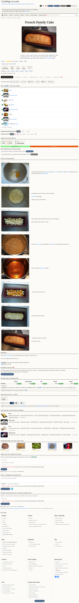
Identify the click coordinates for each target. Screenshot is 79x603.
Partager (51, 81)
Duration (26, 77)
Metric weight (23, 134)
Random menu (59, 520)
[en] (17, 134)
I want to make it (15, 81)
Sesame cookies (66, 434)
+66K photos (24, 4)
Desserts (14, 17)
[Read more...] (35, 134)
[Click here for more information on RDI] (40, 387)
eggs (10, 90)
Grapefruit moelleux (58, 422)
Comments (48, 77)
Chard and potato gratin (55, 415)
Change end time (34, 154)
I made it (24, 81)
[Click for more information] (26, 390)
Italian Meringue (34, 422)
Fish (4, 520)
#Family (26, 71)
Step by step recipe (7, 77)
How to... (58, 544)
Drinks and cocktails (7, 528)
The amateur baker (7, 568)
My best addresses (7, 554)
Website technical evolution (62, 568)
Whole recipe (4, 385)
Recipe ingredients (7, 550)
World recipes (32, 522)
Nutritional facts (34, 77)
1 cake (18, 131)
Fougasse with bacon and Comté (67, 428)
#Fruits (17, 71)
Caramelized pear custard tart (45, 422)
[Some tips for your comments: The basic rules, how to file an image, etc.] (12, 489)
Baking (30, 518)
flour (13, 100)
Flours (4, 566)
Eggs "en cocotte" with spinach (41, 415)
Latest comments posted (8, 584)
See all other (22, 417)
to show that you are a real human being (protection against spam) (23, 466)
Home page (3, 17)
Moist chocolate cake (34, 591)
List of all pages (6, 591)
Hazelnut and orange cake (55, 434)
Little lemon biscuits (25, 422)
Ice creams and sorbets (8, 562)
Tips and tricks (6, 532)
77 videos (32, 4)
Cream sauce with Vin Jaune (27, 415)
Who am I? (51, 5)
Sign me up (3, 469)
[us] (15, 134)
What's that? (32, 562)
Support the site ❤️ (42, 15)
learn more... (27, 11)
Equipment (31, 542)
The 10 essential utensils (34, 544)
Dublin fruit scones (33, 588)
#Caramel (21, 71)
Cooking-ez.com (10, 1)
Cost (42, 77)
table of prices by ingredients (42, 406)
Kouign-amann (55, 428)
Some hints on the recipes (9, 544)
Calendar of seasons (7, 552)
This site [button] (27, 15)
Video (44, 81)
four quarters (49, 58)
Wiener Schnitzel (47, 428)
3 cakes (27, 131)
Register (31, 568)
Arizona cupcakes (33, 594)
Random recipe (59, 518)
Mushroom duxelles (13, 417)
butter (13, 104)
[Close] (77, 9)
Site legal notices (59, 574)
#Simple (12, 71)
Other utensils (32, 546)
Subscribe (63, 5)
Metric (11, 134)
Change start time (29, 151)
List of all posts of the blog (9, 588)
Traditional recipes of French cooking (37, 524)
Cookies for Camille (25, 428)
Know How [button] (16, 15)
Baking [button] (22, 15)
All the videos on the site (8, 593)
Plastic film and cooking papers (10, 570)
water (16, 123)
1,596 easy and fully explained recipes (10, 4)
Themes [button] (11, 15)
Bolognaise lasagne (33, 597)
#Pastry (30, 71)
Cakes (19, 17)
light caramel (43, 268)
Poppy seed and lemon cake (33, 434)
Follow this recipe (5, 503)
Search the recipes (60, 522)
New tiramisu (32, 593)
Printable (31, 81)
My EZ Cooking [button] (34, 15)
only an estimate (22, 406)
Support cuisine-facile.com (7, 374)
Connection (74, 5)
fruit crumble (7, 355)
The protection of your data (62, 572)
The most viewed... (7, 586)
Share (68, 5)
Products (5, 548)
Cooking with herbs (7, 564)
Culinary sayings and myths (35, 526)
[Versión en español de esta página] (46, 6)
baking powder (14, 109)
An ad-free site (59, 566)
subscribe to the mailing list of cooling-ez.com (18, 508)
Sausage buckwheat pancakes (68, 415)
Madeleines (23, 434)
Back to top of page (39, 601)
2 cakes (23, 131)
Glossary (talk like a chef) (8, 546)
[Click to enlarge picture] (39, 39)
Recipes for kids (33, 520)
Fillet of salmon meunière (36, 428)
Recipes (8, 17)
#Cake (8, 71)
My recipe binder (33, 564)
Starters (4, 518)
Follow (38, 81)
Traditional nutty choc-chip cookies (37, 586)
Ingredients (18, 77)
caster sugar (14, 95)
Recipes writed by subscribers (62, 524)
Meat (4, 522)
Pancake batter (32, 584)
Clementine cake (44, 434)
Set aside (33, 196)
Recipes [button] (6, 15)
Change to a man (72, 387)
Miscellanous (6, 526)
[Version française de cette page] (43, 6)
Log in (30, 570)
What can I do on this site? (61, 564)
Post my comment (5, 488)
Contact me (57, 5)
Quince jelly (66, 422)
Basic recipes (6, 530)
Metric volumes (30, 134)
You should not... (59, 546)
